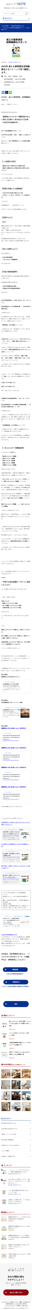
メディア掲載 (5, 1151)
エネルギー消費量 (20, 82)
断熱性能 (15, 76)
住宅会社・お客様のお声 (8, 1156)
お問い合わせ (25, 1305)
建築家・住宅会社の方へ (25, 1302)
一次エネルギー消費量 (20, 79)
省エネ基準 (7, 85)
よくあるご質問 (18, 1303)
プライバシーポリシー (10, 1305)
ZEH (5, 76)
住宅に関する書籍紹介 (7, 1139)
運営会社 (25, 1303)
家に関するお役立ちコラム (17, 25)
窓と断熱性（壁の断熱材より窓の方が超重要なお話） (15, 845)
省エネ (9, 76)
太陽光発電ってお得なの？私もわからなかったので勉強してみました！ (15, 823)
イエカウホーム (5, 1302)
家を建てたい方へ (14, 1302)
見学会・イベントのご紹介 (8, 1134)
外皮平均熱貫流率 (8, 79)
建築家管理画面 (9, 1303)
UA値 (20, 76)
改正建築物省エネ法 (9, 82)
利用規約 (18, 1305)
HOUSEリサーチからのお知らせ (10, 1145)
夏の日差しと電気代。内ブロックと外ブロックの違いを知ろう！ (15, 867)
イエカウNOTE (5, 25)
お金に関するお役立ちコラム (9, 1128)
